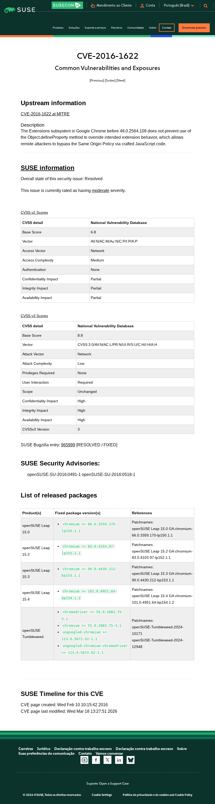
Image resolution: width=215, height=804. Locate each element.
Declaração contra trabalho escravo (83, 749)
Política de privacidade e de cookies (146, 795)
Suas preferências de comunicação (46, 753)
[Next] (120, 80)
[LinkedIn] (119, 760)
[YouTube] (84, 760)
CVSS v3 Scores (34, 316)
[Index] (110, 80)
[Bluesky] (131, 760)
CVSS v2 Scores (34, 212)
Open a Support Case (114, 783)
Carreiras (25, 749)
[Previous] (97, 80)
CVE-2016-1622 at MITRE (45, 114)
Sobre (182, 749)
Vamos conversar (109, 753)
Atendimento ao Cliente (114, 5)
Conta (150, 5)
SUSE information (47, 167)
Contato (166, 27)
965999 (68, 445)
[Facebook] (96, 760)
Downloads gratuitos (194, 27)
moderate (100, 190)
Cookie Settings (102, 795)
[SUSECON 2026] (67, 5)
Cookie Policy (183, 795)
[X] (107, 760)
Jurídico (43, 749)
